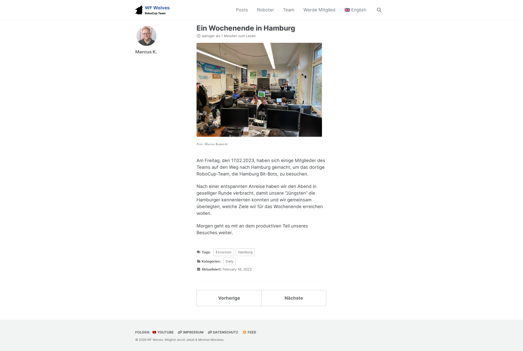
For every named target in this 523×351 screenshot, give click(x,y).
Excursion (223, 252)
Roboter (265, 9)
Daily (230, 261)
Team (288, 9)
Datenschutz (225, 332)
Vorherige (229, 298)
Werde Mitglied (319, 9)
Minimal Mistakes (211, 340)
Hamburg (245, 252)
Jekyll (190, 340)
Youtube (165, 332)
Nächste (294, 298)
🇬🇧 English (355, 9)
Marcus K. (146, 51)
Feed (251, 332)
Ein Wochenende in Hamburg (246, 28)
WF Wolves (157, 10)
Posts (242, 9)
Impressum (192, 332)
